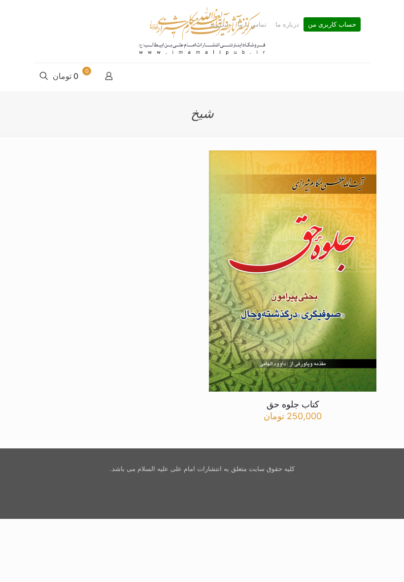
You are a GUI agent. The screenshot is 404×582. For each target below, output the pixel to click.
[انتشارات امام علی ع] (202, 31)
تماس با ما (252, 24)
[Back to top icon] (356, 561)
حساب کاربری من (332, 24)
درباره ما (287, 24)
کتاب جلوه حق (293, 404)
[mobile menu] (362, 77)
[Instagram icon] (200, 483)
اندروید (219, 24)
